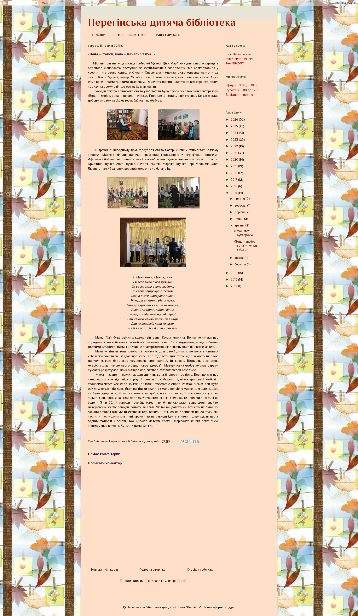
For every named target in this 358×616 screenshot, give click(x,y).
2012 (234, 286)
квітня (239, 258)
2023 (235, 140)
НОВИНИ (98, 35)
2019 (234, 166)
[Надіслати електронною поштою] (182, 441)
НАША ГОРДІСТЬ (167, 35)
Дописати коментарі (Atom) (165, 581)
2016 (234, 186)
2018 (234, 173)
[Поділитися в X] (190, 441)
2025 (235, 126)
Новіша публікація (104, 569)
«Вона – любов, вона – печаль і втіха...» (246, 245)
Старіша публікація (201, 569)
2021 (234, 153)
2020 (235, 159)
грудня (240, 199)
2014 (234, 273)
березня (241, 264)
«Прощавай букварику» (243, 233)
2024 (235, 133)
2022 (235, 146)
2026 (235, 119)
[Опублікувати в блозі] (186, 441)
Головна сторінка (152, 569)
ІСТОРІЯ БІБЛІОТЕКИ (130, 35)
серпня (240, 212)
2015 (234, 193)
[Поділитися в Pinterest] (198, 441)
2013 (234, 279)
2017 (234, 180)
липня (239, 219)
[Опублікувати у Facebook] (194, 441)
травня (240, 225)
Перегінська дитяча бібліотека (162, 22)
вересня (241, 205)
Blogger (229, 607)
